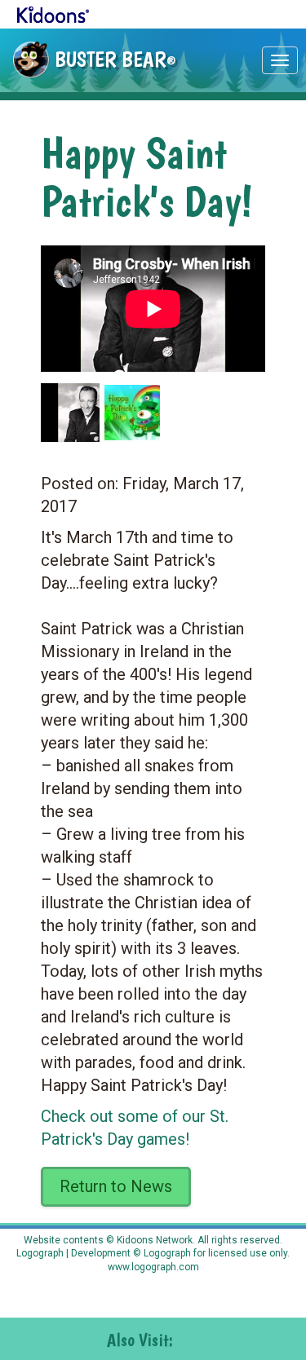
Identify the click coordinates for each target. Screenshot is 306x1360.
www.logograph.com (153, 1267)
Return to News (116, 1186)
